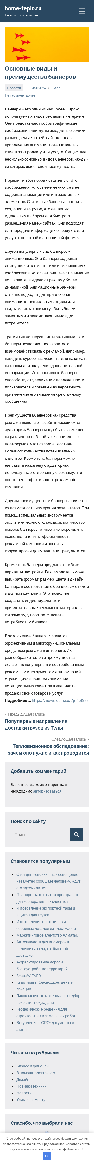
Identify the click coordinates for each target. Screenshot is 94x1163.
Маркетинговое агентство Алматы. (47, 935)
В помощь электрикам (35, 1072)
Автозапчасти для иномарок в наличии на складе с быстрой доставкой (42, 948)
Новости (14, 88)
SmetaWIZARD (28, 975)
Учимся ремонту (30, 1099)
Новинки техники (31, 1086)
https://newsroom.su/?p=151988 (60, 700)
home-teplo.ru (23, 8)
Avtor (55, 88)
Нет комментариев (20, 95)
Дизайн (22, 1079)
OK (47, 1156)
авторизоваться (47, 791)
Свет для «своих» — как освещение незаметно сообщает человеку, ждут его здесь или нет (48, 881)
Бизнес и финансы (32, 1066)
